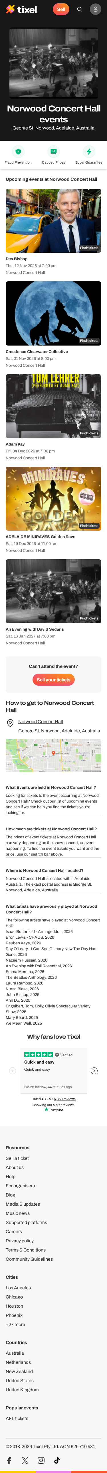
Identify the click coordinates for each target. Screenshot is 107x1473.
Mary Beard (16, 1018)
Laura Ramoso (19, 983)
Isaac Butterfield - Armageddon (34, 932)
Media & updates (23, 1204)
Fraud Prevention (18, 162)
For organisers (20, 1185)
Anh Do (12, 1000)
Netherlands (18, 1362)
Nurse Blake (17, 989)
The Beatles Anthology (26, 977)
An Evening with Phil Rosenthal (33, 966)
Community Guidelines (29, 1259)
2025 (34, 995)
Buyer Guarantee (88, 162)
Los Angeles (18, 1287)
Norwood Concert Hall (40, 721)
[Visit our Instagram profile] (41, 1460)
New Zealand (19, 1371)
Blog (10, 1195)
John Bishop (17, 995)
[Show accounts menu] (95, 9)
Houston (14, 1306)
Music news (18, 1213)
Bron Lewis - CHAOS (24, 937)
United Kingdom (22, 1389)
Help (10, 1176)
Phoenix (14, 1315)
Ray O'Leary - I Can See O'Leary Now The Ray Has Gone (51, 952)
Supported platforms (26, 1222)
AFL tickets (17, 1418)
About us (15, 1167)
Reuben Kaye (18, 943)
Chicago (14, 1297)
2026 (68, 932)
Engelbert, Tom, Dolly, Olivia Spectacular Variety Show (48, 1009)
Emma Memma (19, 972)
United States (20, 1380)
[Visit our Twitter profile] (25, 1460)
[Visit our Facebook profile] (9, 1460)
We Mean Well (18, 1023)
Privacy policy (20, 1240)
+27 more (15, 1324)
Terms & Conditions (26, 1250)
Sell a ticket (17, 1158)
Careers (14, 1231)
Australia (15, 1353)
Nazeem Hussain (21, 960)
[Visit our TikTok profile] (57, 1460)
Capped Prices (53, 162)
